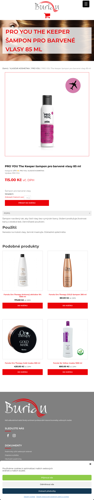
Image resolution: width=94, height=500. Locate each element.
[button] (90, 464)
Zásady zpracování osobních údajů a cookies (52, 497)
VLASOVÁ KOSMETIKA (20, 68)
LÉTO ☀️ (16, 171)
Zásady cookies (29, 497)
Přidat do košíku (26, 203)
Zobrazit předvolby (47, 491)
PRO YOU (35, 68)
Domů (5, 68)
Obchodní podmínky (13, 459)
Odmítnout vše (47, 484)
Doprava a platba (12, 455)
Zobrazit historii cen (14, 197)
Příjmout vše (47, 477)
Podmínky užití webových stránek (18, 451)
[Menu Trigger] (86, 4)
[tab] (47, 213)
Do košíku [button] (23, 305)
